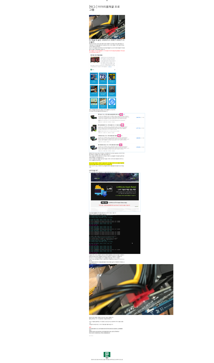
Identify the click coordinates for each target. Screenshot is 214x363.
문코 (107, 0)
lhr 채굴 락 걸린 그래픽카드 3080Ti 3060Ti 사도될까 (106, 41)
